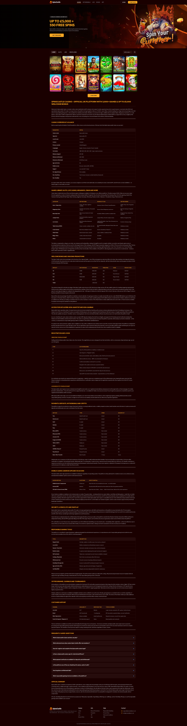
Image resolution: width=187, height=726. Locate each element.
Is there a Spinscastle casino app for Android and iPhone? (68, 654)
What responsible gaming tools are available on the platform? (69, 676)
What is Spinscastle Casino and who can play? (65, 637)
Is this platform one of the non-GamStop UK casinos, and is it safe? (71, 665)
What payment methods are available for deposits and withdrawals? (71, 659)
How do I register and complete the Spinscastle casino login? (69, 648)
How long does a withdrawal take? (62, 670)
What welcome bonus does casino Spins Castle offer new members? (71, 643)
